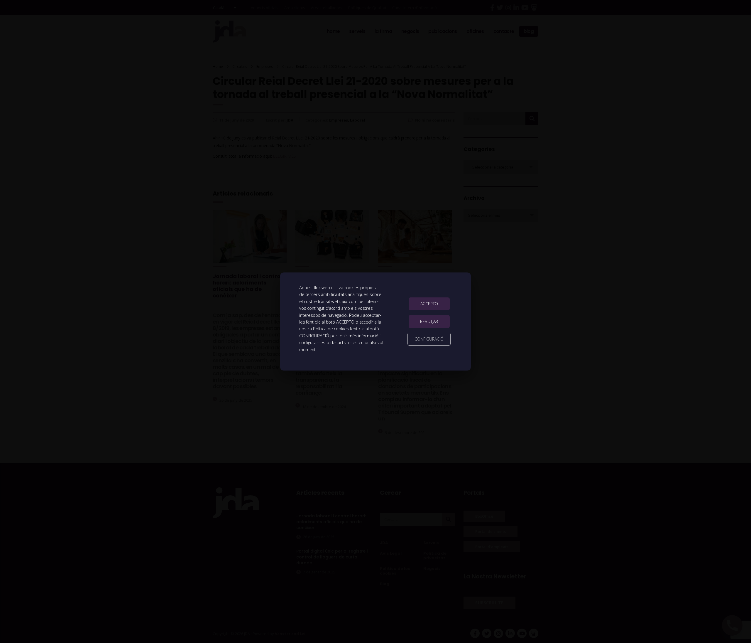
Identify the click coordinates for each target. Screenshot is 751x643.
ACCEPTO (429, 304)
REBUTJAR (429, 321)
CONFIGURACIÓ (429, 339)
